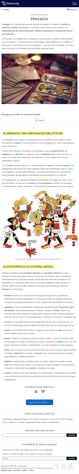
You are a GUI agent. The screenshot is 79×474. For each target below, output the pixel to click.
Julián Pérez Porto (20, 419)
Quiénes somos (6, 470)
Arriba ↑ (31, 470)
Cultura (6, 9)
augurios (6, 154)
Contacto (24, 470)
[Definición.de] (10, 3)
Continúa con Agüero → (39, 402)
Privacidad (16, 470)
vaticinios (19, 154)
